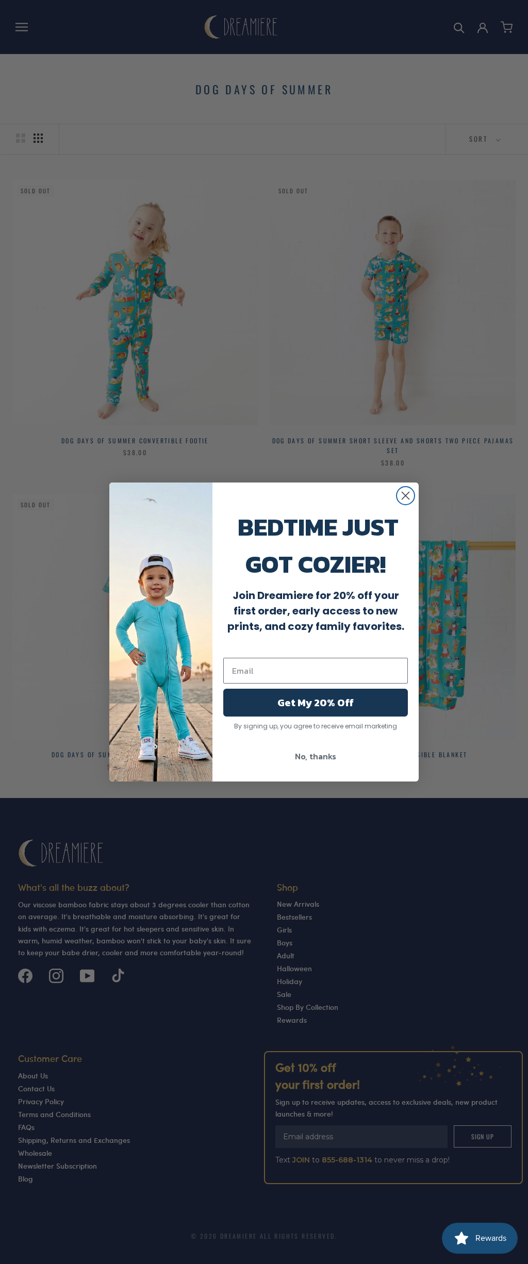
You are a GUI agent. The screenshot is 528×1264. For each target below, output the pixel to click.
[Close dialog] (406, 496)
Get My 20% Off (315, 702)
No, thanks (315, 756)
